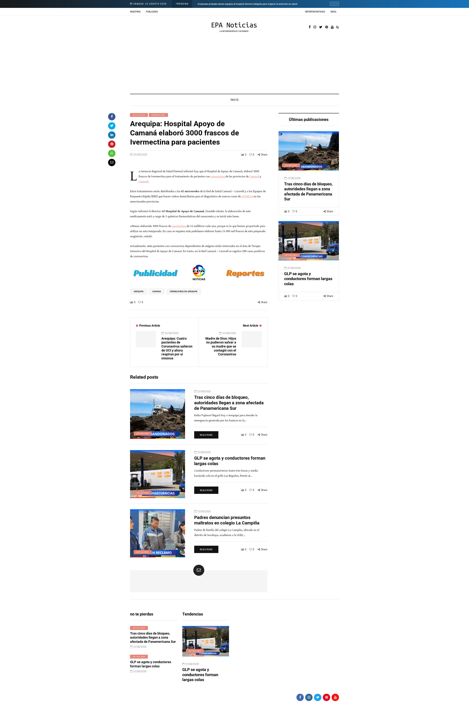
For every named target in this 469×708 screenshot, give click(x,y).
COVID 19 (247, 196)
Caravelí (143, 181)
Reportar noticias (315, 11)
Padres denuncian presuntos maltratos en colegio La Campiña (203, 674)
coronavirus (158, 115)
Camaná (254, 176)
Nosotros (135, 11)
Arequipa (139, 291)
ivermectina (179, 226)
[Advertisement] (234, 66)
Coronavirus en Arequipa (183, 291)
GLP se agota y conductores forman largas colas (308, 278)
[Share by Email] (111, 162)
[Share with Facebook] (111, 116)
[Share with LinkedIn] (111, 135)
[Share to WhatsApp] (111, 153)
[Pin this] (111, 144)
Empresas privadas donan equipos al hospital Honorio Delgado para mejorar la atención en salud (218, 3)
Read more (206, 435)
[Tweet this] (111, 126)
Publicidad (152, 11)
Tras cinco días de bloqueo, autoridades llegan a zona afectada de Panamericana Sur (229, 403)
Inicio (333, 11)
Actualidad (139, 115)
